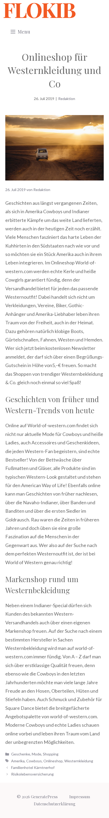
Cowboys (34, 761)
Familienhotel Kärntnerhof (32, 767)
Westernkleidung (78, 761)
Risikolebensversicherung (32, 774)
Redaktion (66, 98)
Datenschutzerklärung (54, 803)
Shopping (50, 754)
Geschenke (20, 754)
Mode (36, 754)
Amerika (18, 761)
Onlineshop (53, 761)
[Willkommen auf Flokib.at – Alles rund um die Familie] (39, 10)
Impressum (79, 796)
